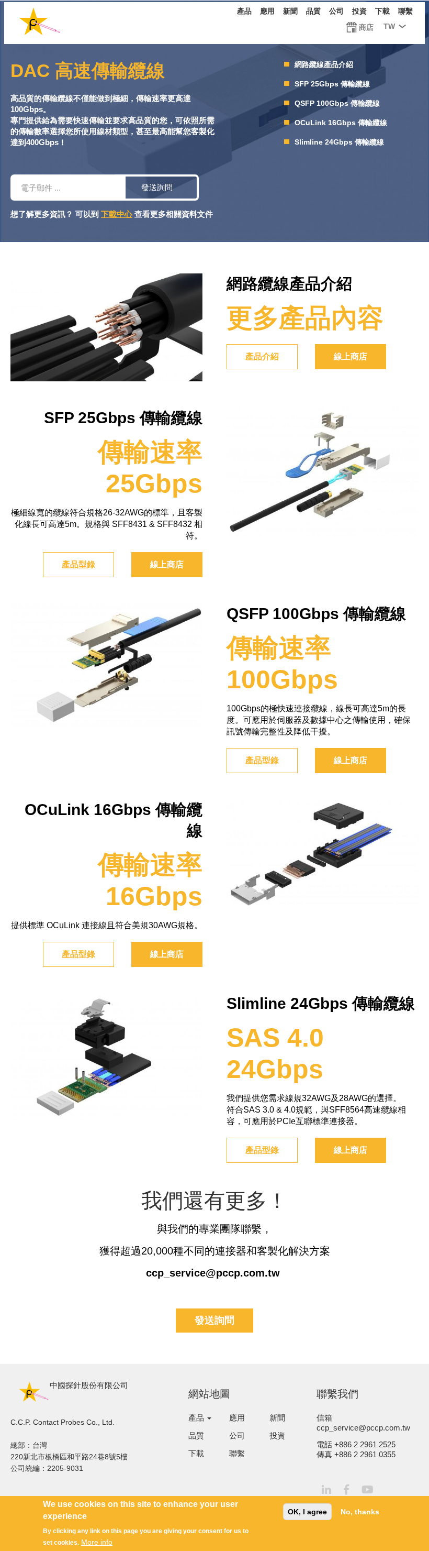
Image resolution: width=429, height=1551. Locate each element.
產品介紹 (262, 356)
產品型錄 (78, 564)
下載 (382, 11)
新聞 (290, 11)
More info (96, 1542)
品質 (313, 11)
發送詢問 (157, 187)
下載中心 (116, 214)
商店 (366, 27)
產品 (244, 11)
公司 (336, 11)
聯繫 (405, 11)
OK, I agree (307, 1512)
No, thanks (360, 1512)
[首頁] (39, 23)
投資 (359, 11)
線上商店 (350, 356)
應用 (267, 11)
